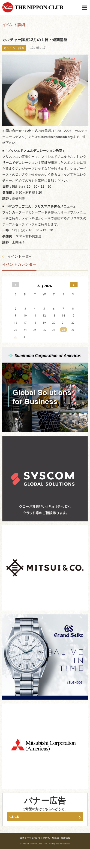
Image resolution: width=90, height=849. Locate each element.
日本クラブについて (30, 838)
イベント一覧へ (17, 256)
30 (15, 337)
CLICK (45, 817)
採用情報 (65, 838)
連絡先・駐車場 (51, 838)
